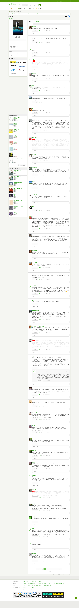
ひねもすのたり (35, 310)
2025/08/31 (48, 210)
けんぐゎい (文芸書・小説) (18, 188)
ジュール (34, 154)
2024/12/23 (48, 546)
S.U (33, 108)
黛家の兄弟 (15, 123)
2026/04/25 (48, 78)
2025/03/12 (48, 349)
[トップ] (9, 11)
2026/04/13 (48, 112)
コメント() (42, 30)
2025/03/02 (48, 367)
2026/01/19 (48, 147)
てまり (33, 181)
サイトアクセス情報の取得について (58, 583)
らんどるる (34, 250)
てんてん (34, 97)
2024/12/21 (48, 561)
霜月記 (15, 135)
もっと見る (23, 165)
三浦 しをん (15, 195)
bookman (34, 543)
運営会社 (24, 583)
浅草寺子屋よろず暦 (17, 141)
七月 (33, 356)
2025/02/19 (48, 419)
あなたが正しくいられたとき (18, 206)
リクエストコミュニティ (47, 585)
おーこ (33, 216)
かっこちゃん (35, 137)
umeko (33, 401)
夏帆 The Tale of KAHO (18, 200)
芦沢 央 (15, 207)
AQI (33, 206)
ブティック (15, 212)
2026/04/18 (48, 102)
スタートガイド (34, 581)
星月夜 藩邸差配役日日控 (18, 182)
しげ (33, 388)
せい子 (33, 462)
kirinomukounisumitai (37, 37)
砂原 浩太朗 (13, 11)
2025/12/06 (48, 160)
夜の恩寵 (15, 194)
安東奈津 (34, 516)
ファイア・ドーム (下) (17, 176)
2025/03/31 (48, 319)
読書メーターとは (26, 581)
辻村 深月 (15, 171)
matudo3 (34, 274)
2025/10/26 (48, 188)
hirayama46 (34, 412)
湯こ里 (33, 425)
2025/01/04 (48, 510)
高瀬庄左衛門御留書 (17, 117)
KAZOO (34, 235)
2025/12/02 (48, 175)
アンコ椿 (34, 26)
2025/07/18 (48, 228)
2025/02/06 (48, 455)
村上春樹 (15, 201)
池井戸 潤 (15, 213)
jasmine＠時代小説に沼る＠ (38, 326)
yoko (33, 300)
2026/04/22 (48, 90)
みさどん (34, 553)
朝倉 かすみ (15, 189)
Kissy (33, 48)
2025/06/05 (48, 279)
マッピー (34, 119)
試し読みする (17, 39)
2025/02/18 (48, 432)
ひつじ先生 (34, 262)
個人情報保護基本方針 (32, 583)
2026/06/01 (48, 42)
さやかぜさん (35, 194)
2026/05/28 (48, 52)
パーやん (34, 285)
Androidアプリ (25, 587)
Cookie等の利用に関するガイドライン (44, 583)
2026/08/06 (48, 30)
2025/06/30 (48, 255)
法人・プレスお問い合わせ (36, 585)
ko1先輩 (34, 489)
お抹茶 (33, 504)
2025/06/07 (48, 267)
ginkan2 (34, 475)
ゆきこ (33, 85)
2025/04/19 (48, 293)
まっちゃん (34, 167)
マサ (33, 528)
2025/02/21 (48, 406)
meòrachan (34, 438)
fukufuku (34, 73)
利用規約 (40, 581)
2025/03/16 (48, 332)
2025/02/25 (48, 394)
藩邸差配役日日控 (16, 129)
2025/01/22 (48, 468)
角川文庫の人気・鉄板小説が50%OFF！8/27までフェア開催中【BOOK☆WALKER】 (24, 13)
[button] (40, 5)
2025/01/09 (48, 497)
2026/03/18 (48, 130)
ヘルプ (24, 585)
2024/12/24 (48, 536)
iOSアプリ (32, 587)
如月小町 (34, 450)
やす (33, 59)
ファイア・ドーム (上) (17, 170)
